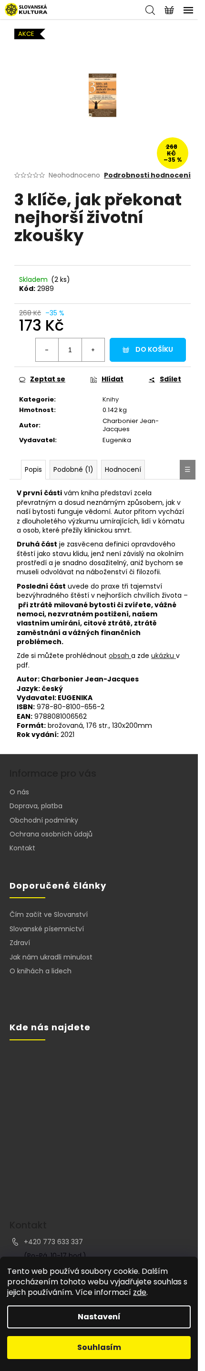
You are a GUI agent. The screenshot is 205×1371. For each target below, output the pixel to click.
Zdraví (20, 942)
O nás (19, 792)
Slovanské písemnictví (47, 929)
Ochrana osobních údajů (51, 834)
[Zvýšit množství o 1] (93, 349)
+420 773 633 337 (53, 1242)
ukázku (163, 655)
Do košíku (154, 349)
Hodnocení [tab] (123, 469)
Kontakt (22, 848)
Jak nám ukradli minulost (51, 957)
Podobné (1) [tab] (73, 469)
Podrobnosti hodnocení (147, 175)
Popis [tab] (33, 469)
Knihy (110, 399)
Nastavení (99, 1316)
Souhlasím (99, 1347)
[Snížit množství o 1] (47, 349)
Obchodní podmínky (44, 820)
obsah (120, 655)
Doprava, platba (36, 806)
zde (139, 1292)
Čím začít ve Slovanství (49, 914)
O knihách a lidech (41, 971)
